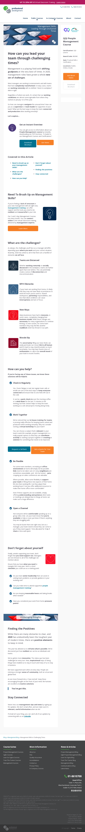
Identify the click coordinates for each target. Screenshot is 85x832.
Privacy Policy (34, 766)
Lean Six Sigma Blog (67, 757)
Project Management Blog (69, 752)
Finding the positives (44, 170)
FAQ (31, 755)
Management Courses (10, 763)
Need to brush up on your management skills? (20, 165)
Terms (73, 828)
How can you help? (19, 178)
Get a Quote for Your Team (42, 450)
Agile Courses (8, 755)
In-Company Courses (54, 18)
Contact (77, 18)
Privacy (79, 828)
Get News (45, 142)
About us (33, 752)
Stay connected (42, 174)
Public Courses (37, 18)
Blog (4, 737)
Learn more (60, 2)
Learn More (23, 228)
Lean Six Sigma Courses (11, 757)
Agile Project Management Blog (71, 755)
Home (25, 18)
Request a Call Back (19, 449)
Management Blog (13, 737)
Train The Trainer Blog (68, 760)
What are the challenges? (17, 173)
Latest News (65, 768)
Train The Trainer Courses (12, 760)
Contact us (33, 763)
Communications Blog (68, 766)
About (68, 18)
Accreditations (34, 760)
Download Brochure (28, 143)
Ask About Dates (71, 76)
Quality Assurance (36, 757)
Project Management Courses (13, 752)
